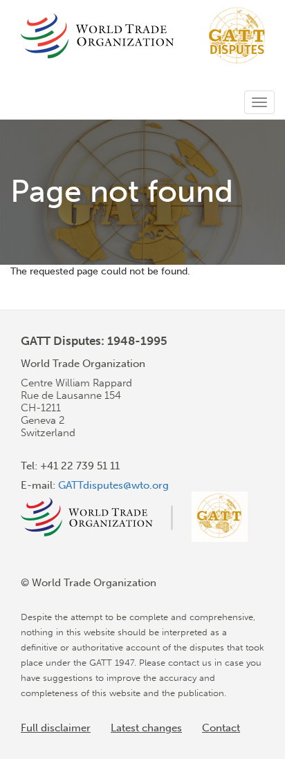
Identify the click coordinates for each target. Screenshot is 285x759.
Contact (221, 728)
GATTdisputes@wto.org (113, 485)
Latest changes (146, 728)
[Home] (144, 35)
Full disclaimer (56, 728)
